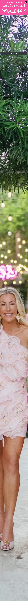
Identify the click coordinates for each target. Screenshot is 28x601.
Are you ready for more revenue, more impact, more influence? (14, 11)
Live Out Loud (14, 3)
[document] (14, 300)
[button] (25, 2)
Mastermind (14, 5)
